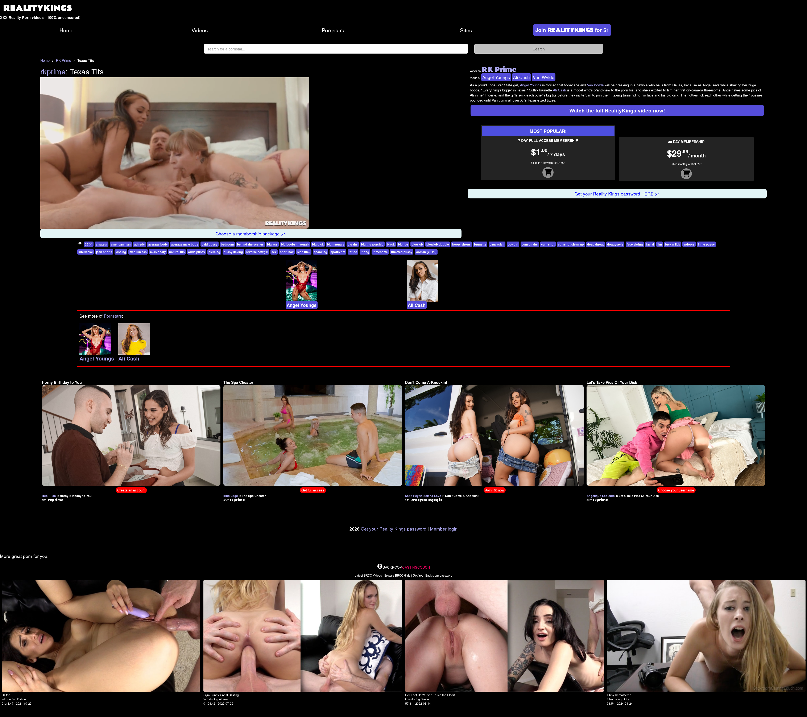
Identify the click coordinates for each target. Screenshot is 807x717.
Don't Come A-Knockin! (426, 382)
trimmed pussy (401, 252)
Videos (199, 30)
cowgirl (513, 244)
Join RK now (494, 490)
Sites (466, 30)
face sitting (635, 244)
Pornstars (333, 30)
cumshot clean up (571, 244)
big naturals (335, 244)
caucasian (497, 244)
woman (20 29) (426, 252)
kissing (121, 252)
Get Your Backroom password (432, 575)
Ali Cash (521, 77)
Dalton (6, 695)
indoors (689, 244)
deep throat (595, 244)
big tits (353, 244)
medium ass (138, 252)
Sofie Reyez (413, 496)
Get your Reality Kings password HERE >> (617, 193)
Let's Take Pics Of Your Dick (612, 382)
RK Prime (63, 60)
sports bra (338, 252)
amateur (101, 244)
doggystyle (615, 244)
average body (158, 244)
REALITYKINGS (37, 8)
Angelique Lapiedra (601, 496)
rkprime (53, 71)
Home (66, 30)
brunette (480, 244)
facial (650, 244)
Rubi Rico (49, 496)
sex (274, 252)
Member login (444, 529)
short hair (287, 252)
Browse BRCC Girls (397, 575)
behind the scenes (250, 244)
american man (121, 244)
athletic (139, 244)
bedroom (227, 244)
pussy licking (233, 252)
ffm (659, 244)
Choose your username (676, 490)
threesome (380, 252)
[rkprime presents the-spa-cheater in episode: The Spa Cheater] (312, 435)
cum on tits (530, 244)
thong (365, 252)
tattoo (353, 252)
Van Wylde (543, 77)
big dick (318, 244)
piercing (214, 252)
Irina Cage (230, 496)
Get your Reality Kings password (393, 529)
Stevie (425, 699)
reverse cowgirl (257, 252)
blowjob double (437, 244)
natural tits (177, 252)
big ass (272, 244)
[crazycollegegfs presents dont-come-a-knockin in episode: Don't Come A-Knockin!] (494, 435)
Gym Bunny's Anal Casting (221, 695)
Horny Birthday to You (62, 382)
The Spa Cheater (238, 382)
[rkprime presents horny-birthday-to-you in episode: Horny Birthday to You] (131, 435)
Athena (223, 699)
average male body (184, 244)
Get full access (312, 490)
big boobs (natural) (295, 244)
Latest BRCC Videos (368, 575)
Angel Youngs (496, 77)
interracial (85, 252)
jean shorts (104, 252)
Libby (626, 699)
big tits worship (372, 244)
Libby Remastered (619, 695)
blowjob (417, 244)
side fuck (303, 252)
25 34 (88, 244)
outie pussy (196, 252)
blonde (403, 244)
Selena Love (432, 496)
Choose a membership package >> (251, 233)
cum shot (548, 244)
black (391, 244)
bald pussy (210, 244)
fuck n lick (672, 244)
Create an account (131, 490)
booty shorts (461, 244)
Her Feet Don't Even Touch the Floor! (430, 695)
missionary (158, 252)
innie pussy (706, 244)
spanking (320, 252)
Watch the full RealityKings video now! (617, 110)
